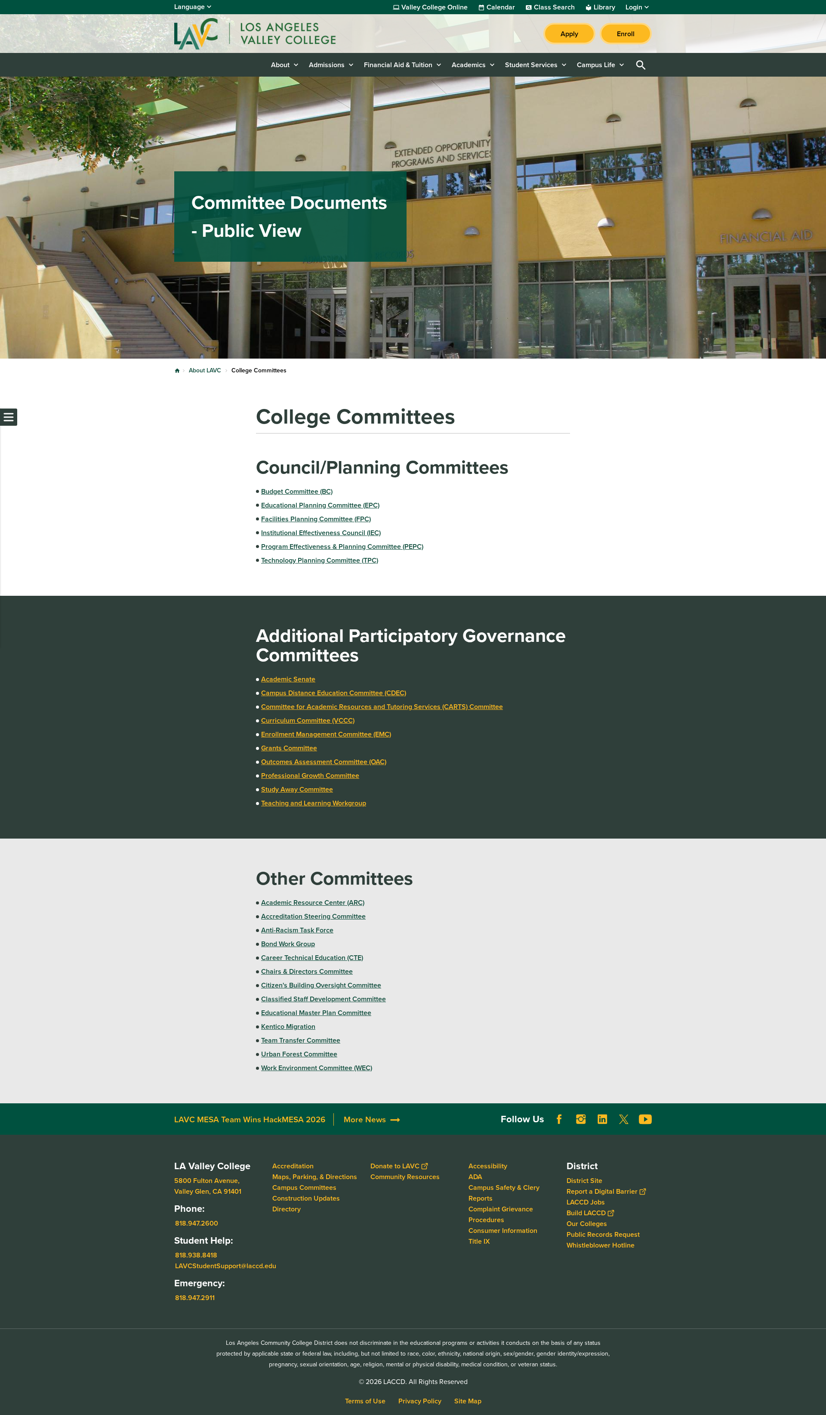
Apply (569, 34)
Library (604, 7)
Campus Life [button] (596, 65)
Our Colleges (587, 1224)
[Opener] (817, 1126)
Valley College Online (434, 7)
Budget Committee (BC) (297, 491)
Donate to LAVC (394, 1166)
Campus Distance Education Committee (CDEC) (333, 693)
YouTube (645, 1119)
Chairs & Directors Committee (307, 971)
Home (177, 371)
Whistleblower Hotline (601, 1245)
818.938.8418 (196, 1255)
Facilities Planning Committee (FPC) (316, 519)
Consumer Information (502, 1230)
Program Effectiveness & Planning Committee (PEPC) (342, 546)
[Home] (267, 33)
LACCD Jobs (586, 1202)
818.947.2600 (196, 1223)
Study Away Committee (297, 789)
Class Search (554, 7)
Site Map (467, 1401)
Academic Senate (288, 679)
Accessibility (487, 1166)
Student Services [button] (531, 65)
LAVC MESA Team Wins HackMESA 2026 (249, 1119)
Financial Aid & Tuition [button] (398, 65)
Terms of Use (365, 1401)
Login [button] (634, 7)
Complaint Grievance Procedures (500, 1214)
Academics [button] (469, 65)
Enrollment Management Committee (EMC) (326, 734)
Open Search (641, 65)
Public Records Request (603, 1234)
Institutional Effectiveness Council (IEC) (321, 533)
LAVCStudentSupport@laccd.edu (225, 1265)
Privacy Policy (419, 1401)
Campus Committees (304, 1187)
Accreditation (293, 1166)
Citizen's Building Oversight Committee (321, 985)
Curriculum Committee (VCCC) (307, 720)
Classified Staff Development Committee (323, 999)
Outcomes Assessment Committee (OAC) (323, 762)
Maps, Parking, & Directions (314, 1177)
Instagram (580, 1119)
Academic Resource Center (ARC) (312, 902)
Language (189, 7)
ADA (475, 1177)
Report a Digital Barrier (602, 1191)
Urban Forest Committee (299, 1054)
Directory (286, 1209)
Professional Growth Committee (310, 775)
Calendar (501, 7)
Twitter (623, 1119)
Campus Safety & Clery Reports (503, 1193)
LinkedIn (602, 1119)
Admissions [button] (327, 65)
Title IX (479, 1241)
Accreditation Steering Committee (313, 916)
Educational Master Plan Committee (316, 1013)
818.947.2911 (195, 1297)
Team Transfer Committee (300, 1040)
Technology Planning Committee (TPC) (319, 560)
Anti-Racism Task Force (297, 930)
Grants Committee (289, 748)
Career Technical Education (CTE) (312, 958)
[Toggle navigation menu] (8, 417)
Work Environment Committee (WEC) (316, 1068)
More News (365, 1119)
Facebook (559, 1119)
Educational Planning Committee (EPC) (320, 505)
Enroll (626, 34)
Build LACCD (586, 1213)
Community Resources (405, 1177)
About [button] (280, 65)
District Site (584, 1181)
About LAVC (205, 370)
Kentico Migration (288, 1026)
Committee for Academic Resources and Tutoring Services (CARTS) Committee (382, 707)
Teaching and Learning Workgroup (313, 803)
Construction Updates (306, 1198)
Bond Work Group (288, 944)
